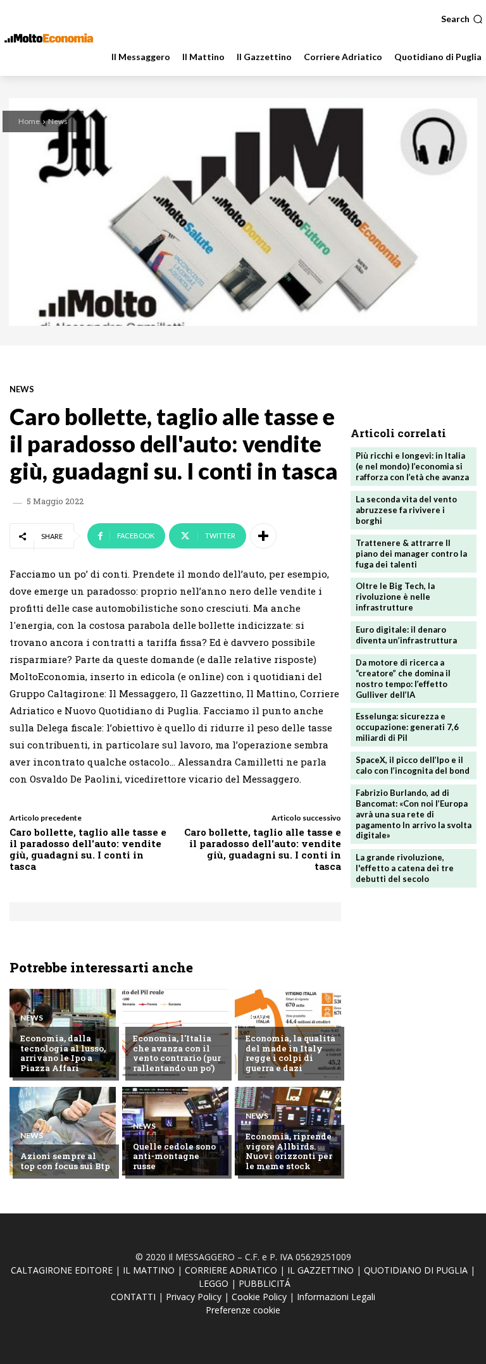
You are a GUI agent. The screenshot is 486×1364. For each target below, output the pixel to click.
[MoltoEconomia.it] (48, 38)
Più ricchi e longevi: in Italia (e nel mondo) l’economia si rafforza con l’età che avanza (412, 466)
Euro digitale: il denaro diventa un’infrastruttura (406, 634)
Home (29, 121)
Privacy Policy (193, 1297)
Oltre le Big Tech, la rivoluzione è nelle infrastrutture (395, 596)
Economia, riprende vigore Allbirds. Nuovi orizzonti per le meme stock (289, 1151)
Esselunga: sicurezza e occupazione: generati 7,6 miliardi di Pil (407, 727)
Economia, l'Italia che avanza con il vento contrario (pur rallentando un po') (177, 1053)
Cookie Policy (259, 1297)
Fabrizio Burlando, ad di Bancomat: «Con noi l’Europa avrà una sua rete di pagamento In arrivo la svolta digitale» (413, 814)
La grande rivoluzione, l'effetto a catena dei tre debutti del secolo (405, 868)
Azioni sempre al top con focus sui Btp (65, 1161)
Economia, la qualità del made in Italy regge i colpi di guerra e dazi (290, 1053)
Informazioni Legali (336, 1297)
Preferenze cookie (243, 1310)
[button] (462, 19)
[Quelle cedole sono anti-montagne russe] (175, 1131)
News (58, 121)
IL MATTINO (149, 1270)
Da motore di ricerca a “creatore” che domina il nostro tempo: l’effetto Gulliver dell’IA (403, 678)
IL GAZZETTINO (320, 1270)
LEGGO (213, 1283)
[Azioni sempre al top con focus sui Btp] (62, 1131)
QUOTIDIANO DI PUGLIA (416, 1270)
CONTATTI (133, 1297)
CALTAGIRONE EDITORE (62, 1270)
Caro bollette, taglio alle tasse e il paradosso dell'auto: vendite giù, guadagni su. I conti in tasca (87, 849)
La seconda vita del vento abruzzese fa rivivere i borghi (406, 510)
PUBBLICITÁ (264, 1283)
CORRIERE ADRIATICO (231, 1270)
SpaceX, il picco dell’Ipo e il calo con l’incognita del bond (413, 765)
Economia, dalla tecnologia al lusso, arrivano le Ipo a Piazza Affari (63, 1053)
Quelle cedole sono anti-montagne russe (174, 1156)
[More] (263, 536)
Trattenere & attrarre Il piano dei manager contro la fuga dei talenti (411, 553)
